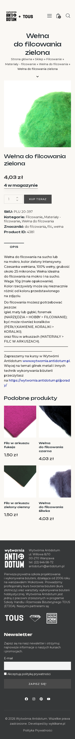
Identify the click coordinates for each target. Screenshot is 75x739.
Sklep (39, 59)
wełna (58, 227)
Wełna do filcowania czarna (51, 446)
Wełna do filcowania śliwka (51, 506)
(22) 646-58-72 (43, 562)
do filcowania (35, 227)
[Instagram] (34, 699)
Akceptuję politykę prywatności (29, 674)
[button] (49, 15)
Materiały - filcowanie (20, 64)
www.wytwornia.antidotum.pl (46, 361)
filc (49, 227)
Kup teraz (38, 199)
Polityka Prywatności (37, 730)
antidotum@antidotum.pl (46, 566)
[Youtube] (48, 699)
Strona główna (21, 59)
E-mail (8, 658)
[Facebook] (26, 699)
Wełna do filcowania (53, 64)
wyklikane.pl (57, 723)
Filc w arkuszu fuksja (16, 445)
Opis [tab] (14, 246)
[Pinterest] (41, 699)
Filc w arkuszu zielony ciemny (17, 505)
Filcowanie (54, 59)
